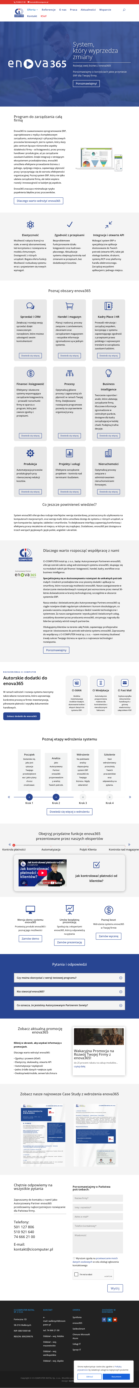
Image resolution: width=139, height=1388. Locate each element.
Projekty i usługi (69, 464)
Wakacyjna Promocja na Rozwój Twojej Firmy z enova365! (94, 1054)
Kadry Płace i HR (108, 317)
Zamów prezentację (69, 942)
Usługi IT (77, 1344)
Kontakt (32, 16)
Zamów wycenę (108, 936)
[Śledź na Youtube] (115, 1320)
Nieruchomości (109, 464)
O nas (63, 10)
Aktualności (88, 10)
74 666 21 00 (53, 1330)
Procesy (69, 384)
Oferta (31, 10)
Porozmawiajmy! (86, 83)
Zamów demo (30, 938)
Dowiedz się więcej (30, 355)
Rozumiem (116, 1376)
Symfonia (77, 1317)
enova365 (77, 1323)
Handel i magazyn (69, 317)
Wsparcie (105, 10)
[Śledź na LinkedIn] (109, 1320)
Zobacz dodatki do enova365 (22, 716)
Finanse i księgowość (30, 384)
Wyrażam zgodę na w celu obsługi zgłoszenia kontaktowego (96, 1262)
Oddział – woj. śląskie (53, 1360)
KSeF (44, 16)
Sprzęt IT (77, 1349)
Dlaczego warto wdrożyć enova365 (38, 201)
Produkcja (30, 464)
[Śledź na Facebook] (104, 1320)
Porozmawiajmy (56, 650)
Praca (73, 10)
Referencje (49, 10)
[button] (130, 797)
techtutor (73, 1381)
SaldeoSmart (79, 1328)
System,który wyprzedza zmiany (95, 50)
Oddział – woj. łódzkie (53, 1336)
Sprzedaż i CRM (30, 317)
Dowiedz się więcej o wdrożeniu (69, 811)
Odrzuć (89, 1376)
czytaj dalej (79, 1066)
